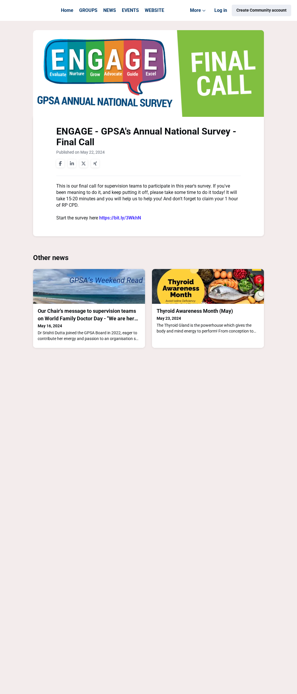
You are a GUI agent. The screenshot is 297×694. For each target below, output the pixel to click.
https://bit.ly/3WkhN (120, 218)
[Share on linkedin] (72, 163)
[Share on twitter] (83, 163)
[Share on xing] (95, 163)
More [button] (199, 14)
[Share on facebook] (60, 163)
